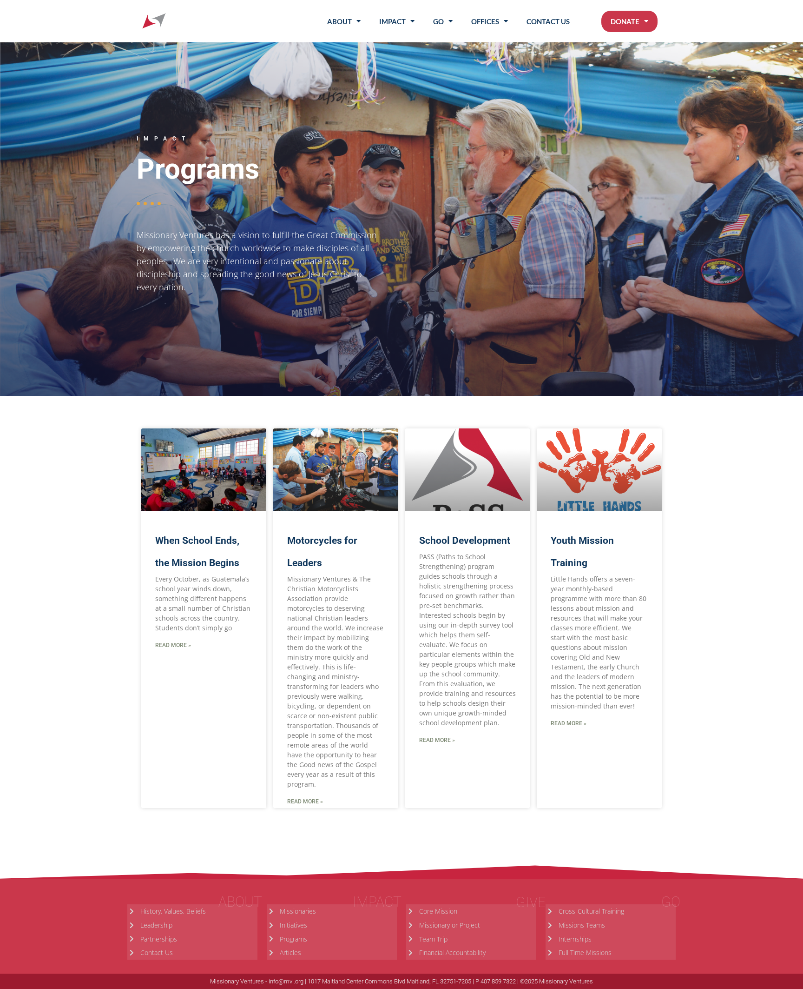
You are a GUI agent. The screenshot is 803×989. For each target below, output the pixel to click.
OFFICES (485, 21)
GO (438, 21)
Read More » (173, 645)
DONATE (625, 21)
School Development (464, 540)
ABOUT (339, 21)
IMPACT (392, 21)
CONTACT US (548, 21)
